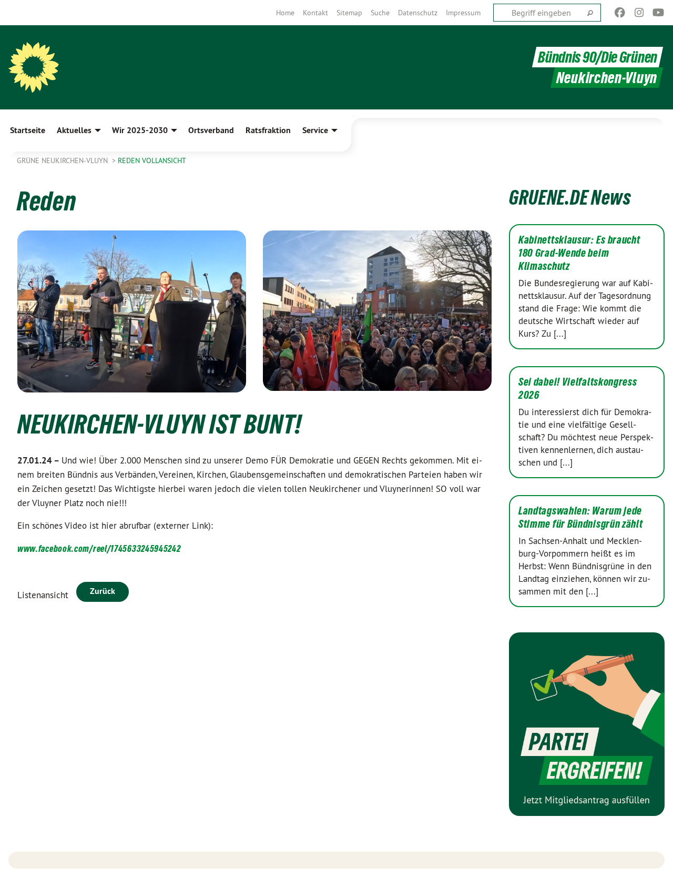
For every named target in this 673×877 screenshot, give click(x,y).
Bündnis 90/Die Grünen (597, 57)
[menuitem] (285, 12)
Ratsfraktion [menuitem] (268, 130)
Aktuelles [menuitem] (74, 130)
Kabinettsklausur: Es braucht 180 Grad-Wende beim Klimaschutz (579, 253)
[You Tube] (658, 12)
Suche (380, 12)
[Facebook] (620, 12)
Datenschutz (417, 12)
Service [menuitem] (315, 130)
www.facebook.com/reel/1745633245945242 (99, 548)
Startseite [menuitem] (27, 130)
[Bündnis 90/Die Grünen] (33, 67)
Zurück (102, 591)
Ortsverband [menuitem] (211, 130)
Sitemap (349, 12)
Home (285, 12)
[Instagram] (639, 12)
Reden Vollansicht (152, 160)
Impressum (463, 12)
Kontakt (315, 12)
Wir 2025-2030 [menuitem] (140, 130)
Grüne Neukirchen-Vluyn (63, 160)
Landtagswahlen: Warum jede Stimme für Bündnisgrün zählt (580, 517)
